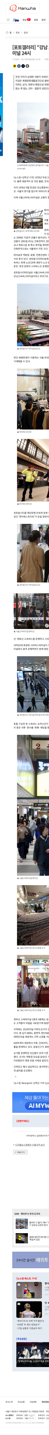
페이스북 (19, 66)
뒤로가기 (21, 1152)
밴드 (27, 66)
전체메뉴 (8, 20)
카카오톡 (14, 66)
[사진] (29, 1289)
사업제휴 (33, 1401)
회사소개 (9, 1401)
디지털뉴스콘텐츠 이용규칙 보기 (30, 1144)
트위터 (23, 66)
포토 (36, 19)
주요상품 (21, 1401)
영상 (25, 19)
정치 (44, 19)
